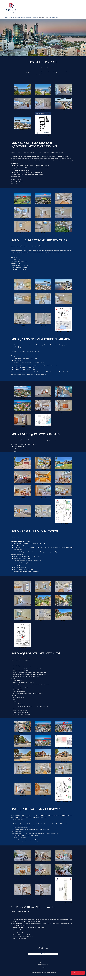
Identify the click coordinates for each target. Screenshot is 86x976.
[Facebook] (41, 967)
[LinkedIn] (45, 967)
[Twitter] (43, 967)
